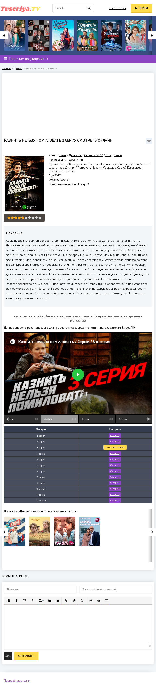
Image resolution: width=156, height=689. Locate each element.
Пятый (118, 155)
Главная (6, 68)
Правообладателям (17, 680)
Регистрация (117, 8)
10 (40, 217)
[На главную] (20, 8)
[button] (8, 600)
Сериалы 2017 (93, 155)
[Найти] (89, 8)
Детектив (75, 155)
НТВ (108, 155)
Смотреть (114, 435)
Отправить (26, 655)
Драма (18, 68)
